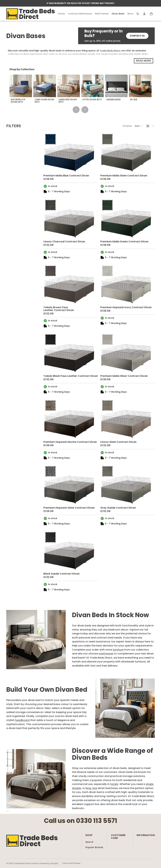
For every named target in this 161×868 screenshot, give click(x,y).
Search (89, 842)
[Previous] (76, 109)
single (149, 784)
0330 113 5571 (96, 820)
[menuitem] (130, 13)
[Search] (137, 13)
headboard (22, 720)
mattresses (106, 653)
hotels (114, 784)
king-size (91, 788)
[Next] (84, 109)
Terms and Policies (71, 863)
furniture (118, 649)
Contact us (137, 35)
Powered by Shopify (48, 863)
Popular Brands (94, 847)
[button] (138, 126)
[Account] (144, 13)
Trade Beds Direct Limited (26, 863)
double (76, 788)
